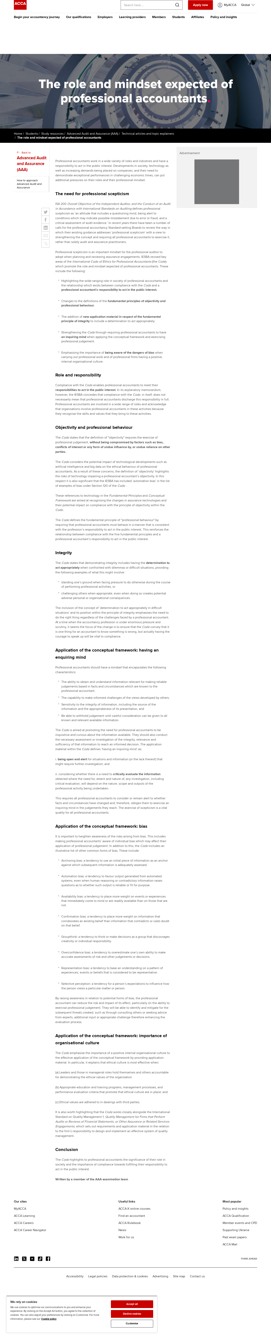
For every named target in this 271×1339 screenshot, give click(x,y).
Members (159, 17)
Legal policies (97, 1276)
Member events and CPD (240, 1223)
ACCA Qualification (236, 1216)
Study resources (52, 134)
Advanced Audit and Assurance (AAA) (92, 134)
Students (178, 17)
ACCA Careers (24, 1223)
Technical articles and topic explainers (148, 134)
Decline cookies (132, 1313)
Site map (179, 1276)
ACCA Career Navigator (30, 1230)
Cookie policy (49, 1319)
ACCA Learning (24, 1216)
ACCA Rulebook (129, 1223)
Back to (31, 161)
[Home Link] (249, 1259)
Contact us (197, 1276)
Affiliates (197, 17)
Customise (132, 1323)
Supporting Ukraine (236, 1230)
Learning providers (132, 17)
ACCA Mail (230, 1244)
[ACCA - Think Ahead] (20, 9)
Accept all (132, 1304)
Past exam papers (235, 1237)
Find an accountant (131, 1216)
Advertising (160, 1276)
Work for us (126, 1237)
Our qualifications (78, 17)
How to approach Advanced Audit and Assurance (29, 184)
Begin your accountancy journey (37, 17)
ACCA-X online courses (134, 1209)
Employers (105, 17)
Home (18, 134)
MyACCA (20, 1209)
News (122, 1230)
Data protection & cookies (130, 1276)
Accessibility (75, 1276)
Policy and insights (223, 17)
